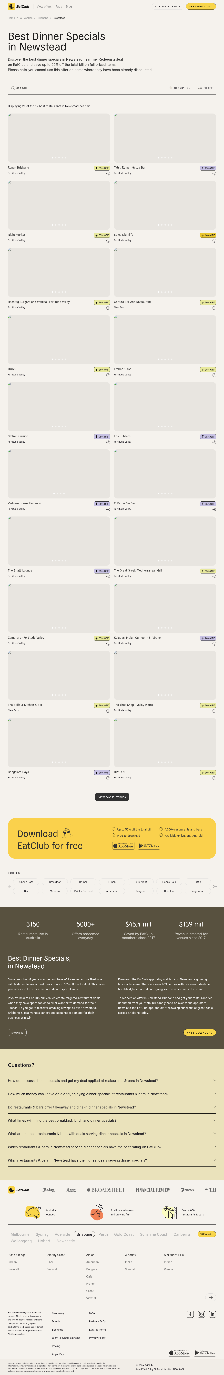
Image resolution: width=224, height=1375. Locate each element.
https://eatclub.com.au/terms (18, 1366)
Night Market (16, 234)
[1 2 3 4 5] (59, 138)
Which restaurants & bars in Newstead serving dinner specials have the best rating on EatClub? (84, 1146)
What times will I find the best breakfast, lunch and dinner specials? (62, 1120)
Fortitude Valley (16, 173)
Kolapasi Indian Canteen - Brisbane (137, 637)
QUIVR (12, 369)
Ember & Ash (122, 369)
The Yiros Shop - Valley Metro (133, 705)
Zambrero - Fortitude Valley (26, 637)
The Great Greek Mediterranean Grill (138, 570)
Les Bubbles (122, 436)
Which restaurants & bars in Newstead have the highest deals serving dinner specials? (77, 1160)
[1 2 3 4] (59, 473)
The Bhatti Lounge (20, 570)
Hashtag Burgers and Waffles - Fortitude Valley (39, 302)
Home (11, 17)
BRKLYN (119, 772)
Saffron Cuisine (18, 436)
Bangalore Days (18, 772)
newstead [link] (59, 17)
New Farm (119, 307)
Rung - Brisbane (18, 167)
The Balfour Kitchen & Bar (25, 705)
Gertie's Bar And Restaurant (132, 302)
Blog (69, 6)
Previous (9, 886)
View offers (44, 6)
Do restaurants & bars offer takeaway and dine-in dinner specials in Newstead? (72, 1107)
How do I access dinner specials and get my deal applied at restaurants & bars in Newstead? (83, 1080)
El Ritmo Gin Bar (124, 503)
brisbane (43, 17)
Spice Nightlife (123, 234)
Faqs (59, 6)
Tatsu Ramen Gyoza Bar (130, 167)
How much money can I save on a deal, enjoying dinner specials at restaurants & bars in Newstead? (88, 1093)
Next (214, 886)
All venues (26, 17)
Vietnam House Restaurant (25, 503)
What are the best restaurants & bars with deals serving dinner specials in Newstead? (77, 1133)
